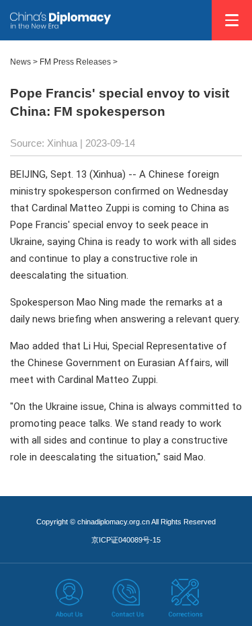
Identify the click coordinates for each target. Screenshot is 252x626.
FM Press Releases (75, 62)
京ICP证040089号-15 (126, 540)
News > (24, 62)
